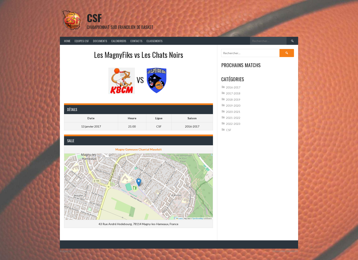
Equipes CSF (82, 41)
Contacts (136, 41)
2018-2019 (233, 99)
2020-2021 (233, 111)
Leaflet (180, 218)
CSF (94, 17)
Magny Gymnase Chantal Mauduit (138, 149)
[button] (138, 182)
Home (67, 41)
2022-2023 (233, 123)
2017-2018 (233, 93)
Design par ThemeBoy (285, 251)
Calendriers (118, 41)
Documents (100, 41)
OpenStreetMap (197, 218)
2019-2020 (233, 105)
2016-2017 (233, 87)
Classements (154, 41)
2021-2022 (233, 117)
